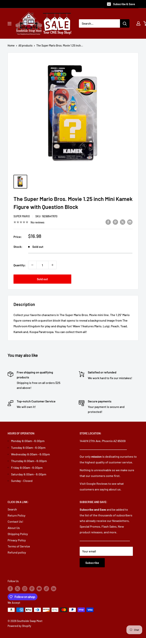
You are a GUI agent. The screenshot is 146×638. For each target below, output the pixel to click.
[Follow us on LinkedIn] (53, 588)
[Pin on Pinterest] (115, 222)
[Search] (124, 23)
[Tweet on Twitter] (122, 222)
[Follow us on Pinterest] (32, 588)
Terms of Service (19, 546)
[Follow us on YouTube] (39, 588)
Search (12, 509)
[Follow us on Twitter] (17, 588)
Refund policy (17, 552)
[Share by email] (130, 222)
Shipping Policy (18, 534)
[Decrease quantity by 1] (32, 265)
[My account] (138, 23)
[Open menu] (9, 23)
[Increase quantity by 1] (52, 265)
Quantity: (19, 265)
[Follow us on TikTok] (46, 588)
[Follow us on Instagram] (24, 588)
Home (11, 45)
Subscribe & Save (124, 4)
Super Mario (21, 216)
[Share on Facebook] (108, 222)
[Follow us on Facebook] (10, 588)
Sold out (42, 279)
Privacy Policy (17, 540)
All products (25, 45)
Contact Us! (15, 521)
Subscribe (92, 562)
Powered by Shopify (19, 626)
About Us (14, 528)
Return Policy (16, 515)
